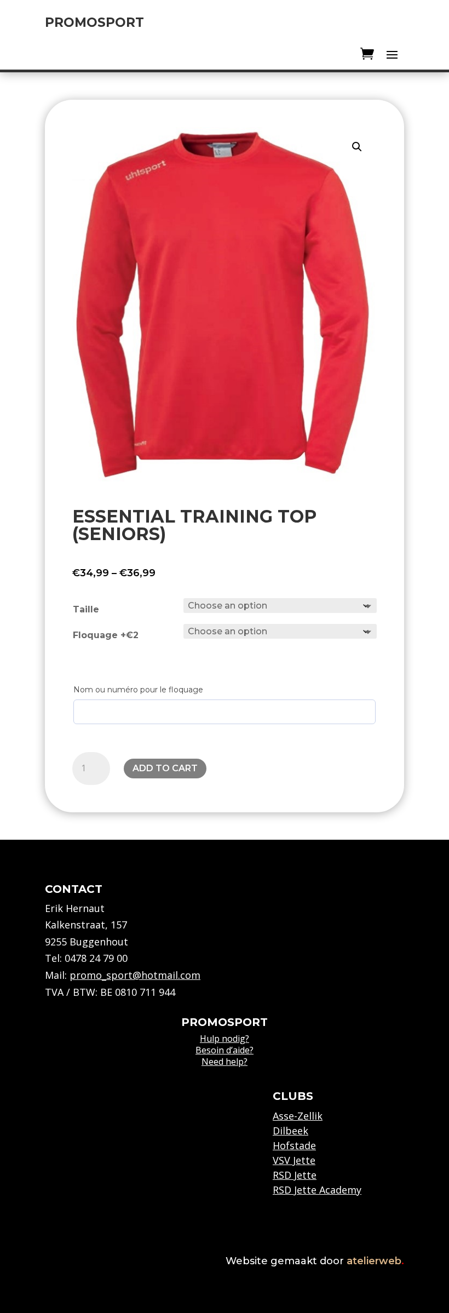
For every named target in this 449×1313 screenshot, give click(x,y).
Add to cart (165, 768)
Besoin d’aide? (224, 1050)
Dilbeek (290, 1130)
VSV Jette (294, 1160)
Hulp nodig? (224, 1039)
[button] (357, 147)
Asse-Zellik (298, 1115)
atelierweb (375, 1261)
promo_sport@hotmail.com (135, 975)
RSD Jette (294, 1175)
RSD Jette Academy (317, 1189)
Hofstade (294, 1145)
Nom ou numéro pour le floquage (138, 690)
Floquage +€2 (106, 635)
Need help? (224, 1062)
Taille (86, 609)
